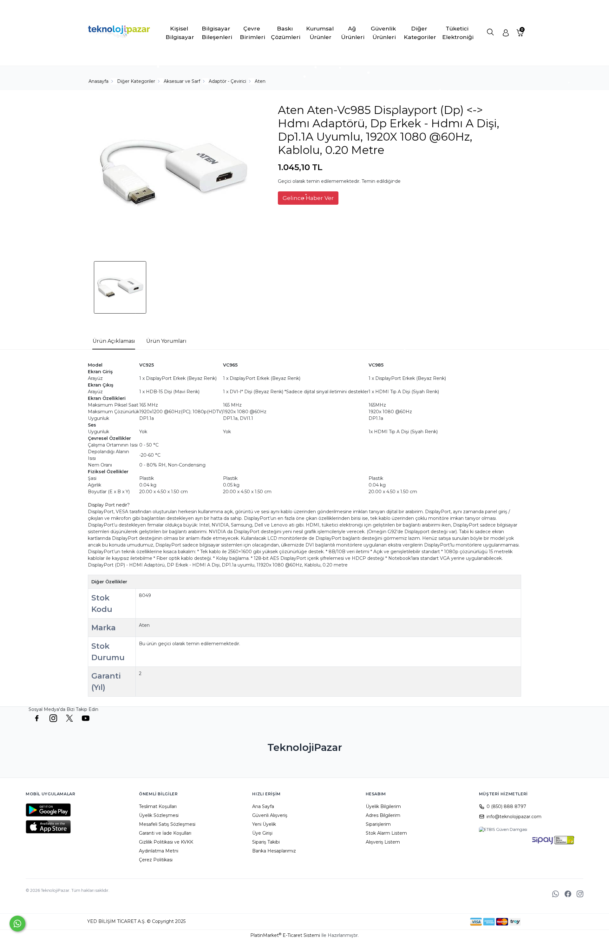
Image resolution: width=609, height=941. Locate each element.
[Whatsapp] (17, 923)
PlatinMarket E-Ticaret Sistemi (285, 935)
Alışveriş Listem (383, 842)
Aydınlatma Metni (158, 851)
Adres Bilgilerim (383, 815)
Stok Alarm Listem (386, 833)
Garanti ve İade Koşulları (165, 833)
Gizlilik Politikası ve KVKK (166, 842)
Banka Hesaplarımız (274, 851)
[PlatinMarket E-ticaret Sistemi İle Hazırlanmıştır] (448, 921)
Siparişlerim (378, 824)
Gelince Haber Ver (308, 198)
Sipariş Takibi (266, 842)
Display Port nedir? (109, 505)
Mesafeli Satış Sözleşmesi (167, 824)
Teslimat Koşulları (158, 806)
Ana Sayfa (263, 806)
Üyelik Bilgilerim (383, 806)
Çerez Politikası (156, 860)
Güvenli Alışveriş (269, 815)
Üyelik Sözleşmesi (159, 815)
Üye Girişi (262, 833)
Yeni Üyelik (264, 824)
